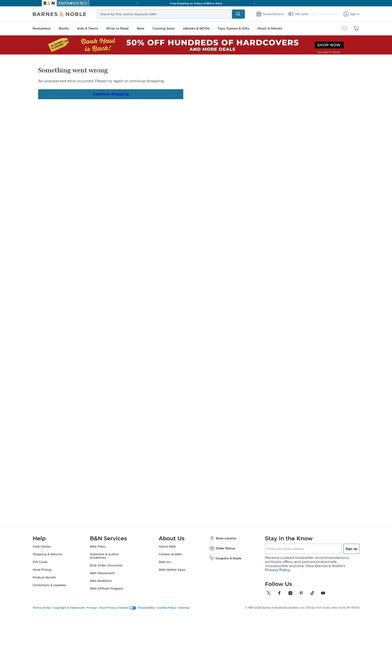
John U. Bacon (183, 396)
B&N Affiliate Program (111, 592)
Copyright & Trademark (77, 607)
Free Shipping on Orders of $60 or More (196, 3)
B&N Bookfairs (105, 585)
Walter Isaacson (98, 396)
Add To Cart (273, 153)
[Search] (231, 14)
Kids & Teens (96, 28)
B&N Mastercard (106, 577)
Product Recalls (53, 581)
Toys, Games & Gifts (242, 28)
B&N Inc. (165, 566)
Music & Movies (279, 28)
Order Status (221, 552)
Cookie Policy (175, 607)
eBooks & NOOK (205, 28)
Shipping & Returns (56, 558)
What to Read (126, 28)
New (149, 28)
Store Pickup (51, 573)
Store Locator (221, 542)
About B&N (167, 550)
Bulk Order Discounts (110, 569)
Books (73, 28)
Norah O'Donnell (271, 396)
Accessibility (155, 607)
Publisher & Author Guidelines (108, 560)
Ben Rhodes (225, 396)
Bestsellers (51, 28)
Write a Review (167, 92)
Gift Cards (49, 566)
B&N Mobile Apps (172, 573)
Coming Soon (173, 28)
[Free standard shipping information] (171, 161)
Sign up (341, 553)
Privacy (101, 607)
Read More (95, 268)
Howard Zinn (139, 396)
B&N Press (102, 550)
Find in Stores (272, 178)
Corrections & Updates (58, 589)
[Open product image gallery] (96, 115)
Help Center (51, 550)
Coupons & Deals (224, 562)
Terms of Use (50, 607)
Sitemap (192, 607)
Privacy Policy (277, 570)
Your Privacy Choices (122, 607)
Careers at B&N (170, 558)
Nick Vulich (170, 86)
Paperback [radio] (169, 125)
